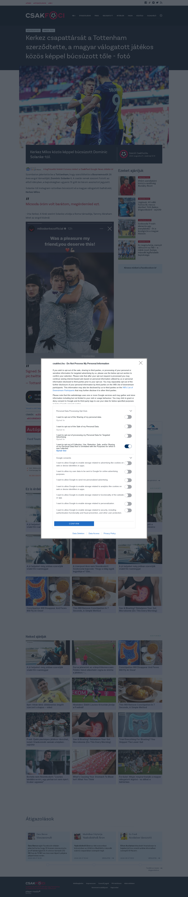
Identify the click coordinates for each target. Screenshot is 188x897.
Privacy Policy (110, 533)
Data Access (94, 533)
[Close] (141, 363)
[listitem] (94, 410)
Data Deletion (78, 533)
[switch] (128, 417)
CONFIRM (74, 524)
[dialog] (94, 448)
